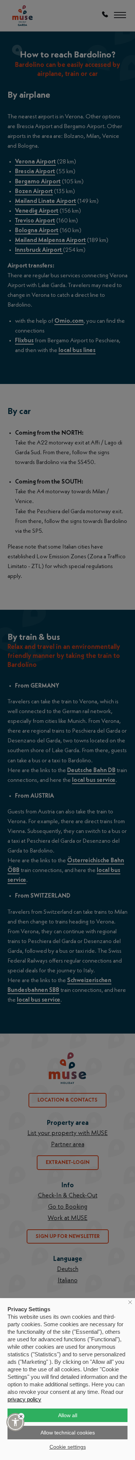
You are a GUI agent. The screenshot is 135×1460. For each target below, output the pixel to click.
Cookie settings (68, 1447)
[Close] (21, 1416)
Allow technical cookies (67, 1433)
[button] (15, 1422)
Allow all (67, 1415)
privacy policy (24, 1399)
